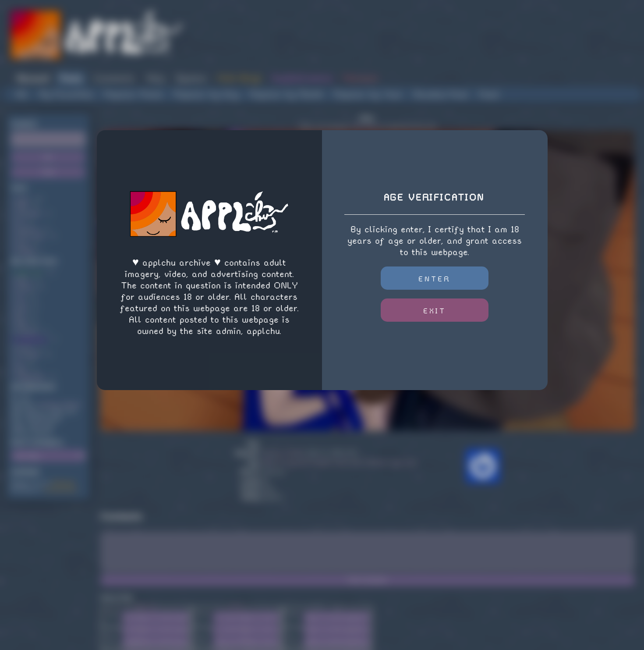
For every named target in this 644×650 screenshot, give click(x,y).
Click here (364, 126)
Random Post (441, 94)
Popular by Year (368, 94)
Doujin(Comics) (302, 78)
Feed (489, 94)
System (191, 78)
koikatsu (27, 228)
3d (19, 221)
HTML (236, 607)
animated (28, 213)
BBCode (146, 607)
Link (111, 614)
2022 (22, 280)
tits (20, 317)
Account (32, 78)
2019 (21, 324)
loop (21, 243)
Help (155, 78)
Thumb (111, 627)
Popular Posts (133, 94)
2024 (22, 206)
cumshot (27, 332)
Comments (114, 78)
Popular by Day (206, 94)
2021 (21, 369)
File (111, 639)
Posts (71, 78)
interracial (30, 236)
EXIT (434, 311)
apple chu (29, 272)
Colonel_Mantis (60, 404)
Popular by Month (286, 94)
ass (20, 294)
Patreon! (360, 78)
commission (31, 339)
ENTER (434, 279)
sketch (24, 287)
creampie (28, 354)
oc (19, 362)
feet (21, 309)
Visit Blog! (239, 78)
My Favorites (66, 94)
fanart (25, 347)
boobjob (26, 251)
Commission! (60, 489)
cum (21, 302)
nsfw (22, 198)
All (22, 94)
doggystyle (30, 376)
